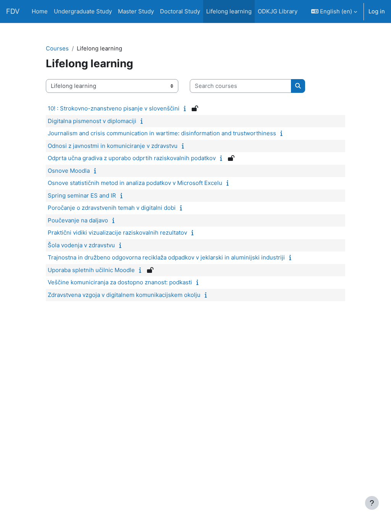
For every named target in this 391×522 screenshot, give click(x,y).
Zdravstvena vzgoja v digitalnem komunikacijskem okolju (124, 294)
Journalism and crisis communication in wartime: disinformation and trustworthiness (162, 133)
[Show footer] (372, 503)
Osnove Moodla (69, 170)
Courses (57, 48)
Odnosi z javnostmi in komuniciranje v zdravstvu (113, 145)
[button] (334, 11)
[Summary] (186, 108)
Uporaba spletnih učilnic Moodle (91, 270)
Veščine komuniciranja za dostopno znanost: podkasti (120, 282)
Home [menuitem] (40, 11)
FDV (12, 11)
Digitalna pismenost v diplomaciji (92, 121)
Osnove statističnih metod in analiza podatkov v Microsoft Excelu (135, 182)
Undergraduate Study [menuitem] (83, 11)
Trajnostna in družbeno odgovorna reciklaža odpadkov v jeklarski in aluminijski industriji (166, 257)
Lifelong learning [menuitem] (229, 11)
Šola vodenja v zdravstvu (81, 245)
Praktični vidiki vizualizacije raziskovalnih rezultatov (117, 232)
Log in (376, 11)
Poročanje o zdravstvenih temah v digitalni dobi (112, 207)
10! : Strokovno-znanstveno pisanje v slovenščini (113, 108)
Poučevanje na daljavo (78, 220)
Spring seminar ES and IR (82, 195)
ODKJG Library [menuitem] (277, 11)
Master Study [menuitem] (136, 11)
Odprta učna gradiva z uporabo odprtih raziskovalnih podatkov (132, 158)
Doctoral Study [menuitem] (180, 11)
